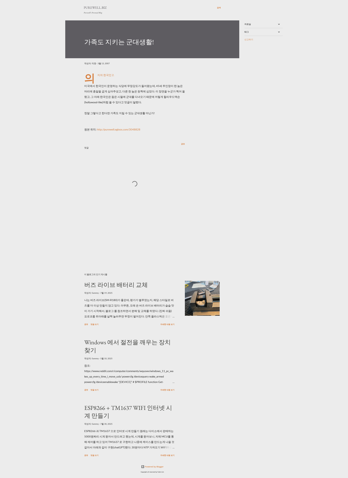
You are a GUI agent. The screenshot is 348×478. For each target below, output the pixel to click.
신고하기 (248, 39)
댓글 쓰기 (95, 324)
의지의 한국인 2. (105, 75)
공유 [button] (183, 144)
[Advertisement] (130, 239)
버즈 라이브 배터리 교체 (116, 285)
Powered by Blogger (154, 466)
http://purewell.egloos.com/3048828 (118, 129)
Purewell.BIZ (95, 7)
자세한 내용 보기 (167, 324)
